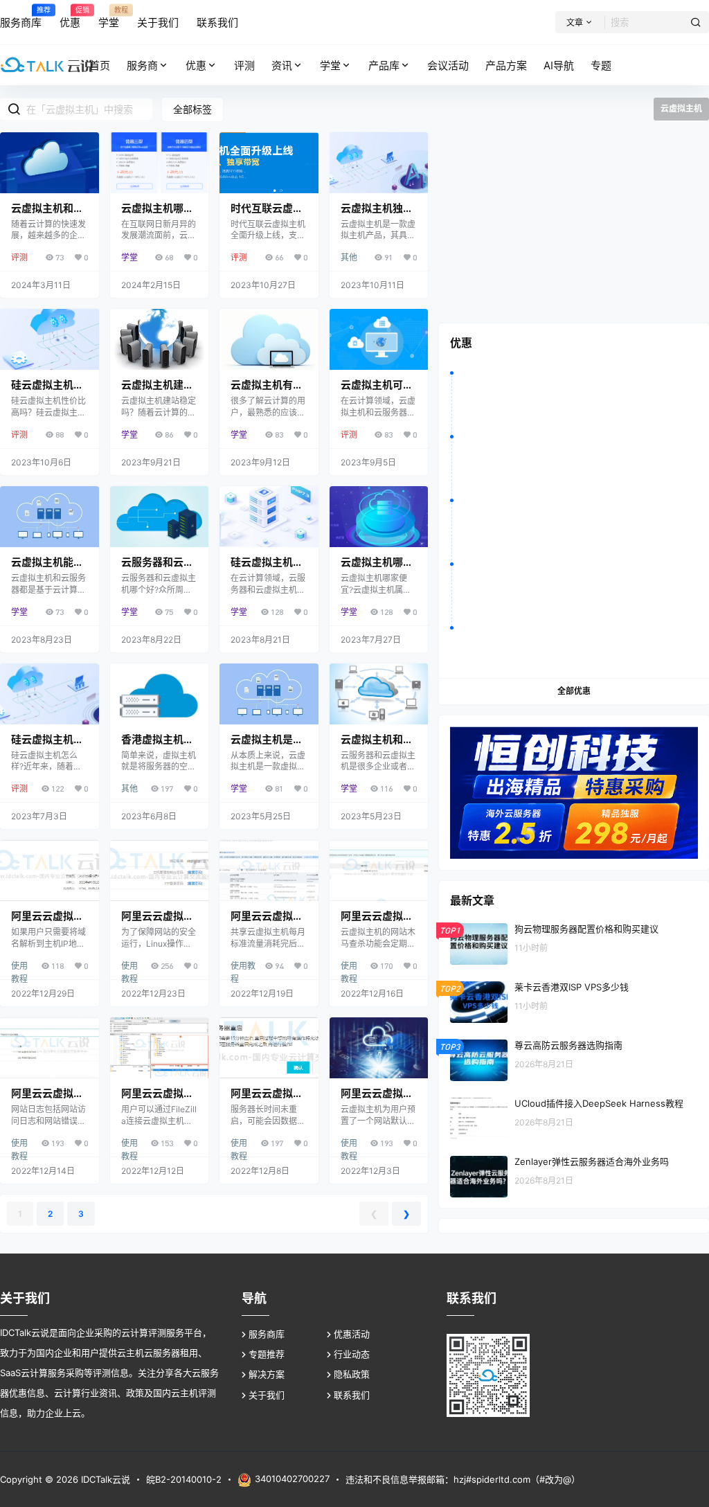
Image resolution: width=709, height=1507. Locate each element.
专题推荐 (267, 1353)
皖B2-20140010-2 (184, 1479)
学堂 (330, 65)
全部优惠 (574, 691)
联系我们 (352, 1394)
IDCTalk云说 (104, 1479)
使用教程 (19, 966)
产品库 (384, 65)
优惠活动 (352, 1333)
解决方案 (267, 1374)
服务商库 (267, 1333)
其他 (349, 257)
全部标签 (192, 109)
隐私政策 (352, 1374)
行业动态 (352, 1353)
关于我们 (267, 1394)
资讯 (281, 65)
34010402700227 (292, 1478)
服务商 (142, 65)
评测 (19, 257)
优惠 (196, 65)
